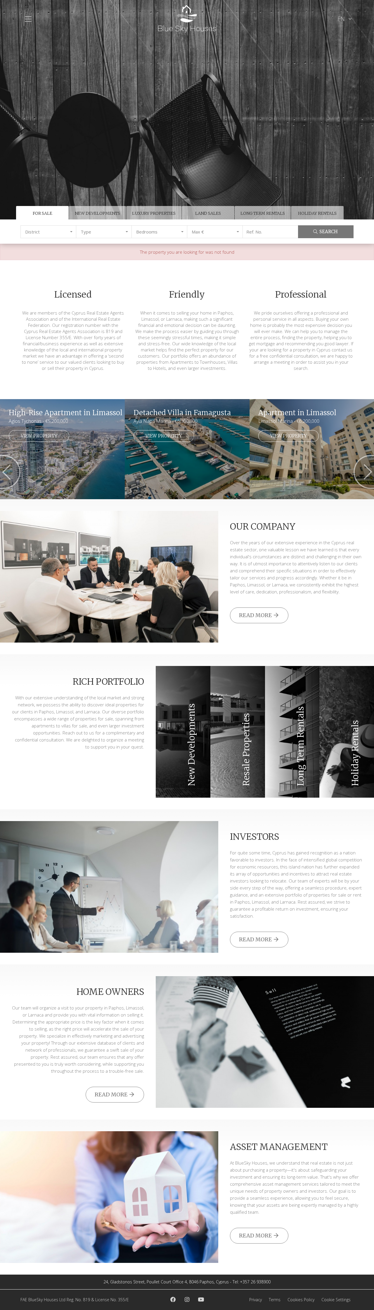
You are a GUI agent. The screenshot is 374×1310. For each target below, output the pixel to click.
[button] (48, 231)
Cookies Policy (301, 1299)
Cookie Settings (336, 1299)
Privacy (255, 1299)
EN (341, 19)
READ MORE (256, 615)
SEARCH (328, 231)
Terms (274, 1299)
